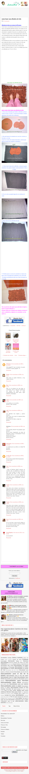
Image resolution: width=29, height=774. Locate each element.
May (7, 385)
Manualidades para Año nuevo (12, 670)
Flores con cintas (24, 662)
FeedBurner (17, 578)
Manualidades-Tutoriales (6, 718)
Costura (25, 659)
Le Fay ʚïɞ (8, 455)
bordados (20, 657)
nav (23, 692)
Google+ (23, 325)
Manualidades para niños (11, 682)
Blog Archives (17, 706)
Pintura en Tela (4, 724)
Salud (17, 698)
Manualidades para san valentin (19, 684)
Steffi (7, 399)
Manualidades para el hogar (9, 677)
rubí (7, 410)
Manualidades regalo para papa (16, 341)
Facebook (12, 325)
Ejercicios (11, 662)
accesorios (4, 657)
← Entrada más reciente (7, 355)
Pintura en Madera (5, 729)
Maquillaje (3, 689)
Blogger (25, 767)
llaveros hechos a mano (18, 664)
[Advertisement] (13, 12)
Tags (10, 706)
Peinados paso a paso (19, 693)
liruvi (7, 519)
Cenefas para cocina (16, 351)
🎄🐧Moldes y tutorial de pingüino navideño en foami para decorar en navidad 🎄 (17, 597)
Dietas (18, 661)
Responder (8, 370)
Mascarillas (9, 689)
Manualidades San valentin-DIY (8, 713)
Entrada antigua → (22, 355)
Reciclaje (3, 720)
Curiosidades (4, 661)
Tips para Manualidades (9, 699)
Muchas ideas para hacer (14, 692)
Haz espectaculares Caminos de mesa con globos (14, 629)
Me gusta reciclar (16, 689)
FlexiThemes (10, 769)
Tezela (7, 484)
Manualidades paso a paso (11, 686)
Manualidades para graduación (12, 678)
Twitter (18, 325)
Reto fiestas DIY (7, 696)
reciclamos (20, 695)
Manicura (26, 664)
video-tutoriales (20, 701)
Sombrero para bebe (8, 351)
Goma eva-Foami (5, 722)
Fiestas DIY (17, 662)
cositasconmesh (13, 767)
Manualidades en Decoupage (8, 667)
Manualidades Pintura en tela (19, 687)
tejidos (21, 698)
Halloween (4, 664)
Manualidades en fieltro (21, 667)
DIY (21, 661)
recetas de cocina (10, 695)
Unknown (8, 363)
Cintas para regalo (8, 340)
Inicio (16, 355)
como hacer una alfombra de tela (11, 19)
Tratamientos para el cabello (21, 699)
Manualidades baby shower (7, 665)
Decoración (12, 661)
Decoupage (3, 727)
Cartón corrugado (9, 659)
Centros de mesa (17, 659)
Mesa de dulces (8, 690)
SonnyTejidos (9, 532)
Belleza (14, 657)
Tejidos (2, 733)
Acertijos (10, 657)
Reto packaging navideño (11, 698)
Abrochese (8, 443)
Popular (4, 706)
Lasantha (22, 769)
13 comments (6, 21)
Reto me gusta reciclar (15, 696)
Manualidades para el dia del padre (17, 675)
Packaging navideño (10, 693)
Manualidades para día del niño (21, 671)
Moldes (15, 690)
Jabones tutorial (10, 664)
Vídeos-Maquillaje (9, 702)
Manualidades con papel (21, 665)
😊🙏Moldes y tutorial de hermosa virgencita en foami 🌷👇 (15, 615)
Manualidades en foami (8, 668)
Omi (7, 466)
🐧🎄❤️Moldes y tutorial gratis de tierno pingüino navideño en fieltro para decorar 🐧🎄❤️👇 (17, 607)
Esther (7, 374)
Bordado (3, 731)
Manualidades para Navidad (16, 680)
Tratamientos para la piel (8, 701)
